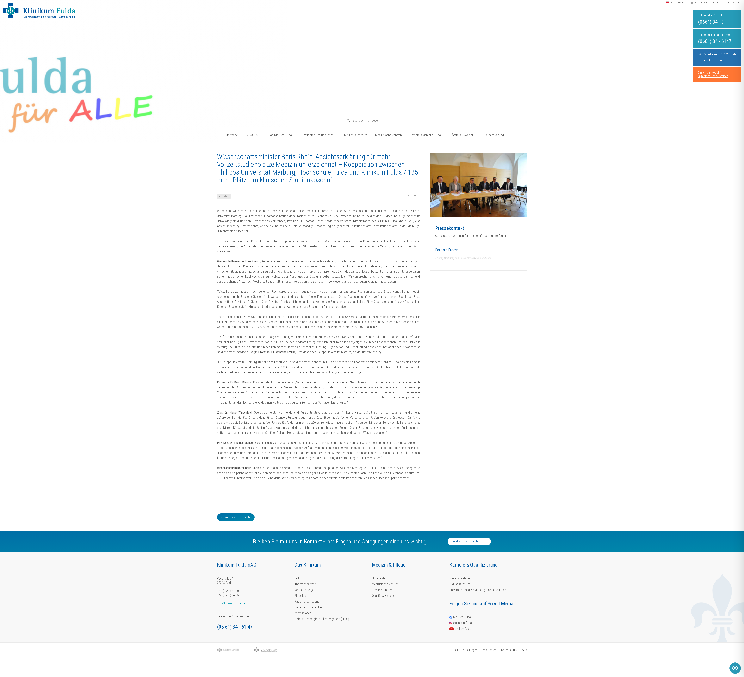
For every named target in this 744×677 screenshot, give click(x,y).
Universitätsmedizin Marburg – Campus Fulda (478, 590)
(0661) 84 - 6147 (714, 41)
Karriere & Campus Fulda (425, 135)
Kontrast (719, 2)
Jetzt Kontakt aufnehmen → (469, 541)
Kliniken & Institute (355, 135)
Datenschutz (509, 650)
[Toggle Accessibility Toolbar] (735, 668)
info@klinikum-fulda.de (231, 603)
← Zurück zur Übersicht (236, 517)
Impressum (489, 650)
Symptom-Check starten (713, 76)
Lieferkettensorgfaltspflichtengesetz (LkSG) (321, 619)
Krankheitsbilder (382, 590)
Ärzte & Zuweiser (462, 135)
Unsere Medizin (381, 578)
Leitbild (298, 578)
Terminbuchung (494, 135)
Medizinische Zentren (388, 135)
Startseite (231, 135)
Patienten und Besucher (318, 135)
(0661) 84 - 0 (711, 21)
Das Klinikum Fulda (280, 135)
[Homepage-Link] (39, 10)
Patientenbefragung (306, 601)
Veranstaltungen (304, 590)
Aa (734, 2)
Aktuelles (300, 596)
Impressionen (302, 613)
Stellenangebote (460, 578)
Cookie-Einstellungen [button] (465, 650)
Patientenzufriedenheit (308, 607)
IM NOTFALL (253, 135)
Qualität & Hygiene (383, 596)
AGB (524, 650)
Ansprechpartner (305, 584)
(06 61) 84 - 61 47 (235, 626)
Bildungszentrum (460, 584)
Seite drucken (701, 2)
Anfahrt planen (712, 60)
